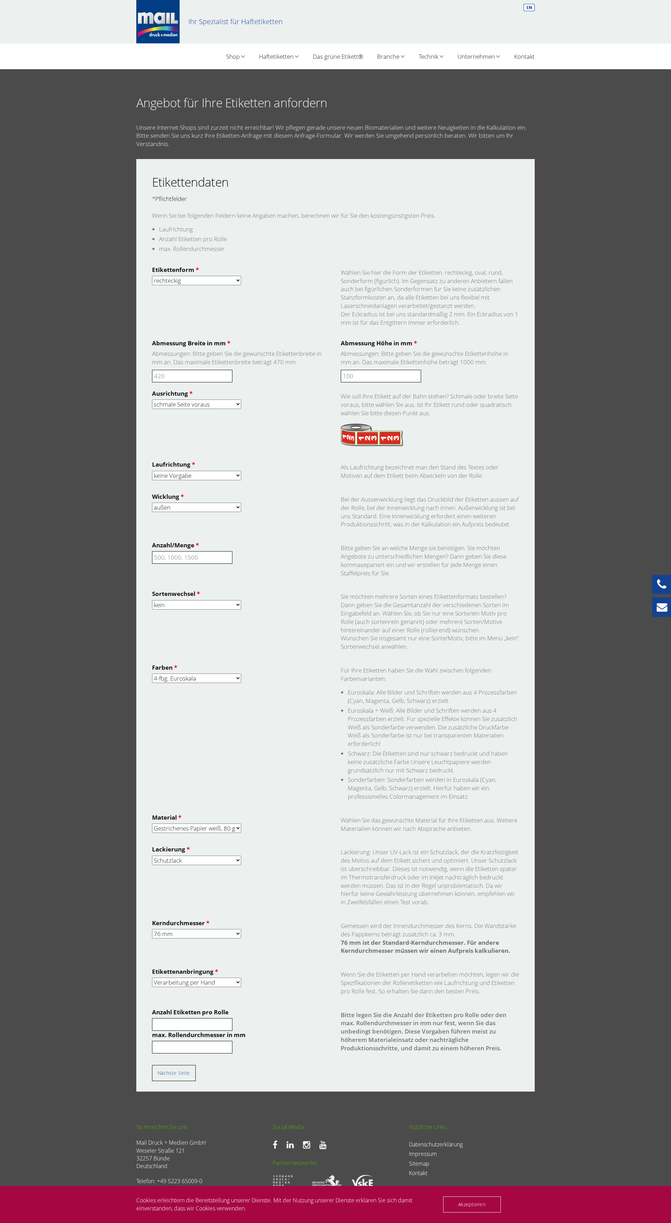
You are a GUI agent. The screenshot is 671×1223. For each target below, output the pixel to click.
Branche (389, 56)
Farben (164, 667)
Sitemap (419, 1163)
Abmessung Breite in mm (191, 343)
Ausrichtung (172, 393)
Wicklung (168, 496)
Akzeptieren (471, 1204)
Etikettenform (175, 270)
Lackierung (171, 849)
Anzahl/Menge (175, 545)
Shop (233, 56)
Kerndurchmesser (180, 923)
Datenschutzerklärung (436, 1144)
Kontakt (524, 56)
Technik (429, 56)
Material (166, 817)
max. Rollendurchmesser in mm (199, 1035)
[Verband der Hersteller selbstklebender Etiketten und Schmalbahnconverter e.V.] (364, 1182)
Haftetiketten (277, 56)
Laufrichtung (173, 464)
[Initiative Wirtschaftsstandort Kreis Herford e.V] (324, 1182)
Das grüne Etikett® (338, 56)
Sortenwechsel (176, 594)
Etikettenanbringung (185, 971)
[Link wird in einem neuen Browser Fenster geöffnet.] (277, 1145)
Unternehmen (476, 56)
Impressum (423, 1154)
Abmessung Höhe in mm (379, 343)
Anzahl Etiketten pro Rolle (190, 1012)
